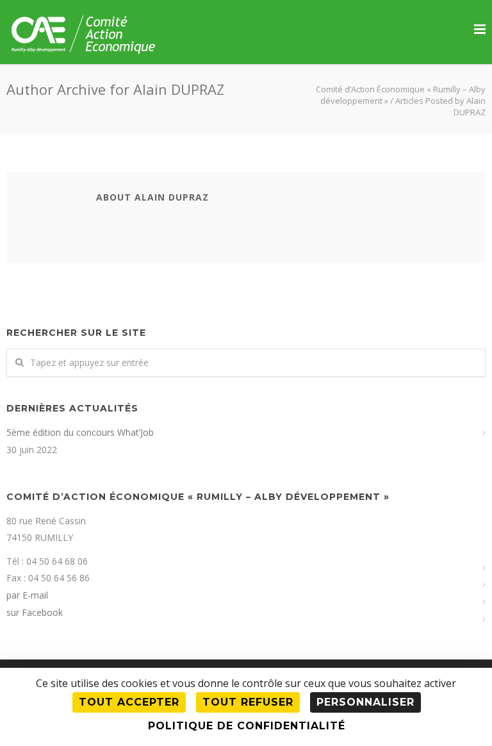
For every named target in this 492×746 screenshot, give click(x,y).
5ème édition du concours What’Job (80, 432)
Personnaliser (365, 702)
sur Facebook (34, 612)
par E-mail (27, 595)
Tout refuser (247, 702)
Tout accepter (129, 702)
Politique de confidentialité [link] (246, 726)
